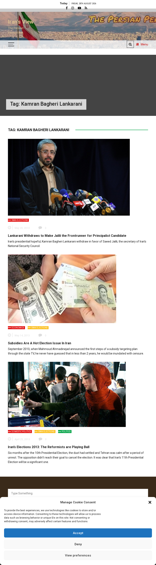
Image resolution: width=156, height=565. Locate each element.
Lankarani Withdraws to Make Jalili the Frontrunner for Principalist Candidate (67, 236)
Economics (18, 328)
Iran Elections (20, 220)
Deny (78, 544)
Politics (66, 431)
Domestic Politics (21, 431)
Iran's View (21, 22)
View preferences (78, 555)
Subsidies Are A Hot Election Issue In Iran (39, 343)
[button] (150, 502)
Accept (78, 533)
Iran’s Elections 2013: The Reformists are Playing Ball (48, 447)
